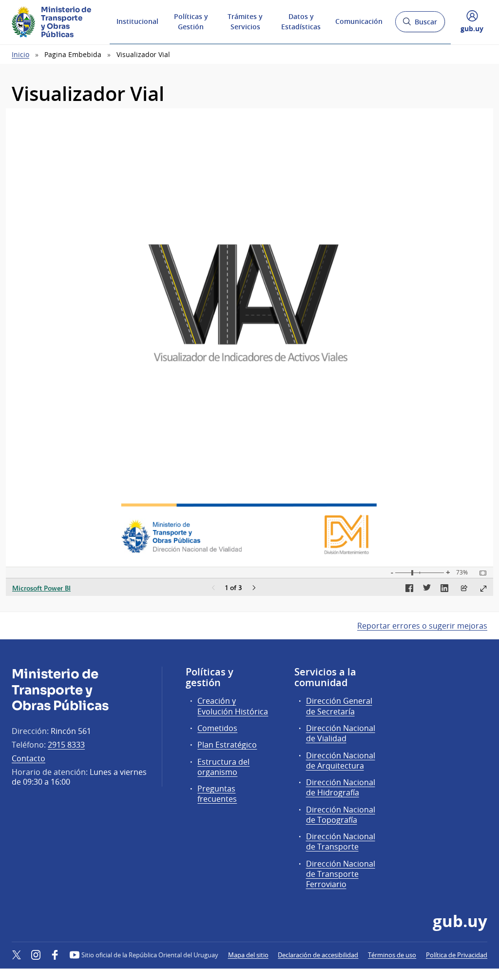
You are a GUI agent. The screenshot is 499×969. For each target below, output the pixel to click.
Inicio (20, 54)
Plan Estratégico (227, 744)
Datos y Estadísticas (301, 21)
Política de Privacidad (456, 954)
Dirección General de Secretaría (339, 705)
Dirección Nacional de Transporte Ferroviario (340, 874)
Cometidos (217, 728)
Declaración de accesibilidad (318, 954)
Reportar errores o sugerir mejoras (422, 625)
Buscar (420, 24)
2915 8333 (66, 744)
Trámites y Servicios (245, 21)
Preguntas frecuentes (217, 793)
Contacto (28, 758)
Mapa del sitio (248, 954)
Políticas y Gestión (191, 21)
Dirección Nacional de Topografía (340, 814)
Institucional (137, 21)
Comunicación (359, 21)
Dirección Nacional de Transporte (340, 841)
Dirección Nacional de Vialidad (340, 733)
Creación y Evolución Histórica (232, 705)
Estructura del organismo (223, 766)
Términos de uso (392, 954)
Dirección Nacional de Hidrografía (340, 787)
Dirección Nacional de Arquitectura (340, 760)
